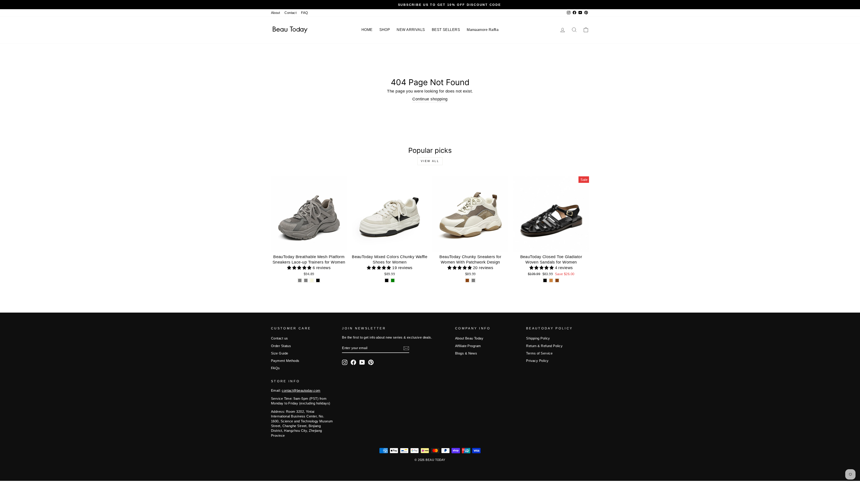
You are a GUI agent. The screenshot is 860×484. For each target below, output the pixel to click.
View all (430, 161)
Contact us (279, 338)
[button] (300, 268)
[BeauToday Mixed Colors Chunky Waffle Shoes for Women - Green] (393, 280)
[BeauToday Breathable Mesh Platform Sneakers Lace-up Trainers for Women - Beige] (312, 280)
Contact (290, 13)
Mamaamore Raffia (483, 30)
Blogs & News (466, 353)
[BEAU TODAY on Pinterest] (371, 362)
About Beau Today (469, 338)
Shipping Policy (538, 338)
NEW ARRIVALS (411, 30)
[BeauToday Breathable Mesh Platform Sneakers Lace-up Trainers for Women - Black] (318, 280)
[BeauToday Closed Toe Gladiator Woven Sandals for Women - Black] (545, 280)
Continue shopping (430, 99)
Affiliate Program (468, 346)
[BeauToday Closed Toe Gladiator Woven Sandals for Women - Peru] (551, 280)
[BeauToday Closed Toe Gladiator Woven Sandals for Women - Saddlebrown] (557, 280)
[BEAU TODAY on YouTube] (362, 362)
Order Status (281, 346)
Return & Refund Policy (544, 346)
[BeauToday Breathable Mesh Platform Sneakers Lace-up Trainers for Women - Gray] (300, 280)
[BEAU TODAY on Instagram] (344, 362)
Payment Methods (285, 361)
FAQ (304, 13)
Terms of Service (539, 353)
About (275, 13)
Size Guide (279, 353)
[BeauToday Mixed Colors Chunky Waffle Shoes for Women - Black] (387, 280)
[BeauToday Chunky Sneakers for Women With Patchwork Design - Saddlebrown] (467, 280)
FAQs (275, 368)
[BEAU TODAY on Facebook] (353, 362)
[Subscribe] (406, 348)
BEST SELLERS (446, 30)
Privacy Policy (537, 361)
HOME (367, 30)
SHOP (384, 30)
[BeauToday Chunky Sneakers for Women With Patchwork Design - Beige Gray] (473, 280)
